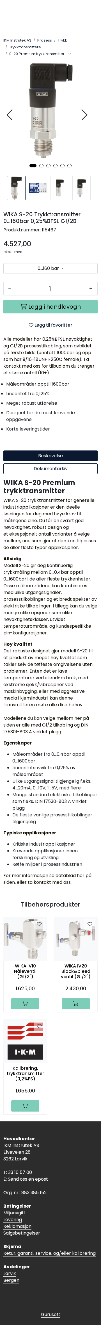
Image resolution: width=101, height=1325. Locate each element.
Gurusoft (50, 1314)
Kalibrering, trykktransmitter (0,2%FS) (25, 1074)
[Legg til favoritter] (39, 924)
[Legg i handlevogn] (25, 1003)
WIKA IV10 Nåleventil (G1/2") (25, 971)
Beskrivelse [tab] (50, 455)
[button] (32, 165)
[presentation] (10, 115)
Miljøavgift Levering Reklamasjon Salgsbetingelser (21, 1223)
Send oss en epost (28, 1179)
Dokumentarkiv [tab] (51, 468)
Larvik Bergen (11, 1276)
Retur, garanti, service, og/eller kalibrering (49, 1253)
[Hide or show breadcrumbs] (69, 54)
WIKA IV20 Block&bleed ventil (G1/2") (76, 971)
